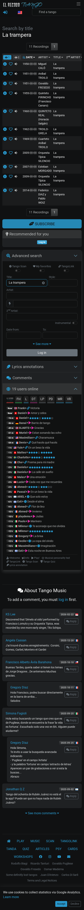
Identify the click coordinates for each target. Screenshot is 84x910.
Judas (39, 516)
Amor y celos (38, 413)
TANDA (11, 849)
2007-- (30, 166)
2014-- (30, 190)
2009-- (30, 176)
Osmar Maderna (54, 869)
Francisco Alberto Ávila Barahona (29, 662)
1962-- (30, 129)
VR (69, 399)
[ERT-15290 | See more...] (6, 166)
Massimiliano (26, 545)
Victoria (35, 408)
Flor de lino (38, 506)
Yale (20, 447)
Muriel (23, 432)
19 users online (25, 389)
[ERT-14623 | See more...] (6, 111)
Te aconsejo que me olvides (48, 526)
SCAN (50, 841)
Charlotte (23, 457)
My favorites (43, 266)
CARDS (73, 849)
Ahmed (21, 486)
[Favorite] (11, 63)
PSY (59, 849)
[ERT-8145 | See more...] (6, 83)
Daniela (22, 467)
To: (44, 329)
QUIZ (25, 849)
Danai (22, 423)
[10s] (16, 63)
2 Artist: (12, 310)
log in (63, 599)
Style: (52, 277)
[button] (19, 13)
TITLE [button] (57, 57)
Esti (19, 501)
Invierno (37, 511)
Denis (22, 442)
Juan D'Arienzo (49, 874)
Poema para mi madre (41, 462)
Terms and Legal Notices (42, 880)
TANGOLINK (68, 841)
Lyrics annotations (28, 366)
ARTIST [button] (43, 57)
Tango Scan (19, 266)
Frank (21, 408)
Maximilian (26, 437)
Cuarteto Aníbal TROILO (43, 143)
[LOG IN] (5, 12)
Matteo (21, 452)
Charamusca (46, 437)
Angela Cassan (16, 640)
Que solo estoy (39, 496)
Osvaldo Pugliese (62, 863)
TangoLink (67, 266)
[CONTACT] (68, 857)
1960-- (30, 111)
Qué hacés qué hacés (44, 442)
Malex (21, 477)
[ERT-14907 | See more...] (6, 176)
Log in (42, 353)
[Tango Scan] (28, 496)
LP (42, 399)
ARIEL (21, 496)
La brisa (38, 536)
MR (60, 399)
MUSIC (35, 841)
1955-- (30, 93)
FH (19, 399)
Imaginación (48, 545)
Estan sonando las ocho (46, 432)
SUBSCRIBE (44, 224)
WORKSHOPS (23, 857)
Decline (75, 903)
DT (34, 399)
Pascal (21, 491)
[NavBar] (78, 3)
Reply (73, 621)
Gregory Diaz (19, 687)
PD (51, 399)
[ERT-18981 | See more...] (6, 190)
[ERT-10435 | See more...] (6, 129)
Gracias (39, 427)
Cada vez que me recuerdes (45, 482)
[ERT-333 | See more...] (6, 63)
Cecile (22, 541)
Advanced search (27, 255)
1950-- (30, 63)
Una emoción (37, 477)
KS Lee (10, 614)
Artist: (10, 289)
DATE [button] (29, 57)
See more (42, 344)
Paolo (22, 521)
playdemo (24, 516)
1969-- (30, 138)
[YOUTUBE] (59, 857)
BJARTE (24, 427)
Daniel (22, 413)
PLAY (20, 841)
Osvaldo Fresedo (31, 869)
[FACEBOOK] (40, 857)
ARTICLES (42, 849)
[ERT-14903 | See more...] (6, 152)
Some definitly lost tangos (21, 874)
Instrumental (63, 322)
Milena (22, 526)
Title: (9, 277)
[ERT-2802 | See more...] (6, 73)
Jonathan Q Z (15, 789)
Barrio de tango (40, 423)
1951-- (30, 73)
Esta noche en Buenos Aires (45, 550)
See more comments (42, 813)
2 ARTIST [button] (73, 57)
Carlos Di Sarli (70, 874)
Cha (19, 462)
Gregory (23, 536)
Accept (61, 903)
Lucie (20, 482)
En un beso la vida (39, 447)
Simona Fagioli (16, 713)
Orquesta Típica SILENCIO (44, 157)
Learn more (11, 897)
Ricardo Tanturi (39, 863)
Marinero (36, 521)
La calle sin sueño (42, 472)
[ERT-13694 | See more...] (6, 93)
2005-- (30, 152)
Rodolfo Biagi (19, 863)
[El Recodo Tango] (9, 841)
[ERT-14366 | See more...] (6, 138)
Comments (22, 377)
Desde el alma (35, 501)
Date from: (12, 329)
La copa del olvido (42, 541)
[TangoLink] (28, 408)
